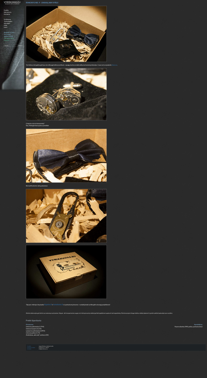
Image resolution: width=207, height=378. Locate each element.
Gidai (5, 25)
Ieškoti (20, 45)
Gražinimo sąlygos (31, 347)
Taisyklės (29, 346)
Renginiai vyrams (9, 32)
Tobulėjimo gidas (9, 38)
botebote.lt (58, 304)
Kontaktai (7, 14)
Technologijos (8, 21)
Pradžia (6, 10)
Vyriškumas (7, 19)
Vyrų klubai (7, 34)
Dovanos (6, 40)
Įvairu (5, 27)
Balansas (114, 65)
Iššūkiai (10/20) (8, 36)
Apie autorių (7, 12)
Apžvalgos (7, 23)
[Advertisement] (74, 366)
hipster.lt (48, 304)
